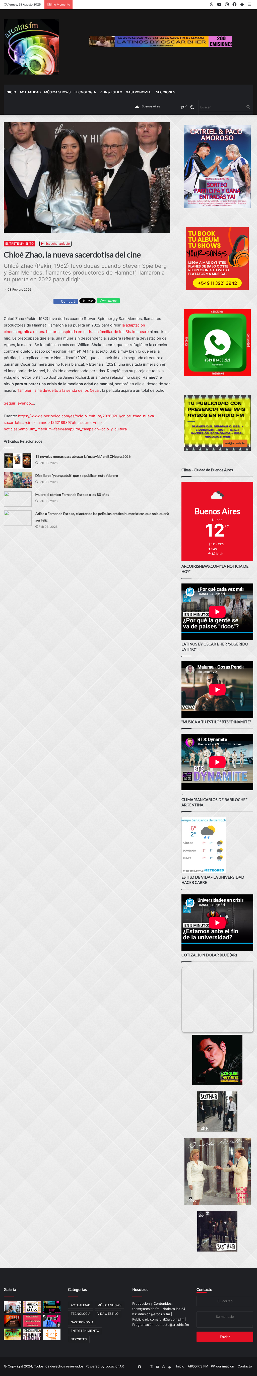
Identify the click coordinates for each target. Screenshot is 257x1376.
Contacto (204, 1289)
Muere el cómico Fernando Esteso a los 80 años (72, 494)
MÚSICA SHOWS (57, 92)
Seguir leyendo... (19, 403)
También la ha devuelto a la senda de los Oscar (58, 390)
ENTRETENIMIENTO (19, 243)
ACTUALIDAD (30, 92)
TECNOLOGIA (85, 92)
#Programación (222, 1366)
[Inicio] (31, 47)
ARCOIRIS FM (198, 1366)
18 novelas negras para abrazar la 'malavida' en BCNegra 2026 (83, 456)
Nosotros (140, 1289)
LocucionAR (114, 1366)
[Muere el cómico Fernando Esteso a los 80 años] (18, 499)
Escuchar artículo (57, 243)
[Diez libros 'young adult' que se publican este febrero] (18, 480)
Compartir (69, 301)
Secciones (165, 92)
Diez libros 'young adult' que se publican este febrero (76, 475)
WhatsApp (109, 300)
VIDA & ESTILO (110, 92)
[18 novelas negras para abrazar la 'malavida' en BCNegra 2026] (18, 461)
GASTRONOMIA (138, 92)
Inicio (11, 92)
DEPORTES (79, 1339)
